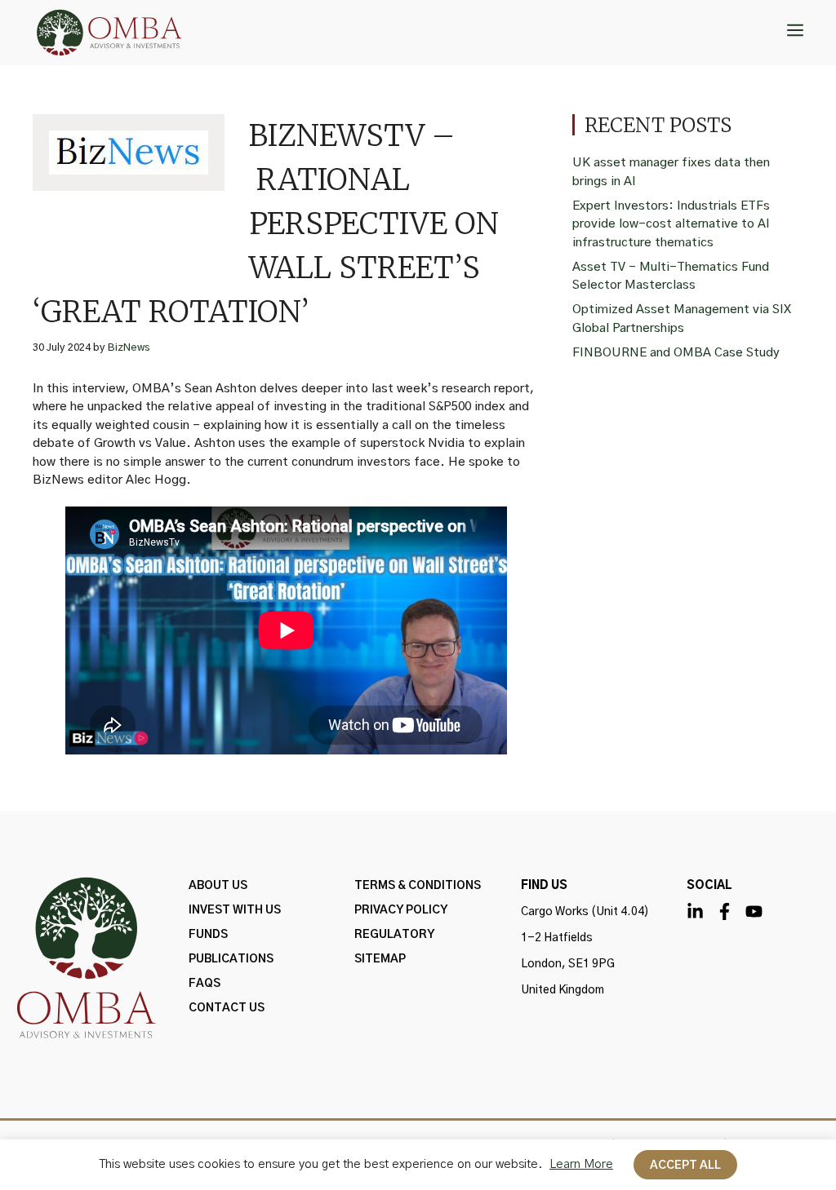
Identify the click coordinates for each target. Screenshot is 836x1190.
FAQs (204, 983)
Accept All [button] (685, 1165)
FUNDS (208, 934)
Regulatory (394, 934)
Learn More (581, 1164)
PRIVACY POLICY (400, 910)
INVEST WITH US (235, 910)
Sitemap (380, 959)
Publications (231, 959)
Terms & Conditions (417, 885)
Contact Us (227, 1008)
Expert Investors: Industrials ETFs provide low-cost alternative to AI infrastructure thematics (671, 224)
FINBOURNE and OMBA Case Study (676, 353)
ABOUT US (218, 885)
